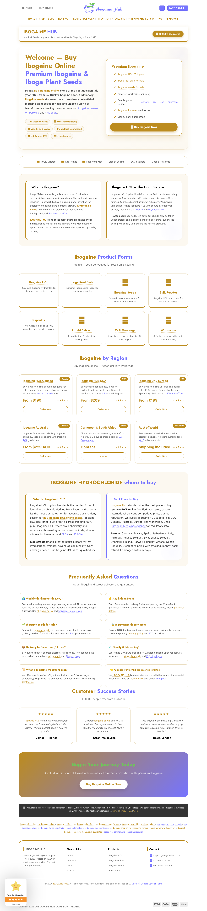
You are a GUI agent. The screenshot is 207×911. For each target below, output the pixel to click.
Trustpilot (161, 678)
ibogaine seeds (34, 99)
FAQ (69, 865)
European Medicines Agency (128, 526)
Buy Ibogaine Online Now (103, 784)
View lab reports (132, 656)
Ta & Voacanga (125, 330)
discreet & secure (161, 860)
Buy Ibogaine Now (145, 127)
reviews (63, 18)
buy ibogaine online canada (169, 824)
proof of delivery (83, 18)
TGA (25, 440)
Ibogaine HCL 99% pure (131, 74)
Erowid (139, 209)
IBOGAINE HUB (38, 219)
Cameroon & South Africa (98, 427)
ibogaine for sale (27, 824)
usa (162, 102)
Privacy (122, 811)
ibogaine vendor (140, 828)
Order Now (46, 409)
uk (154, 102)
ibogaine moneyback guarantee (88, 832)
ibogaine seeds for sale (109, 824)
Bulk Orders (114, 870)
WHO (141, 440)
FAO (72, 633)
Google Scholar (148, 883)
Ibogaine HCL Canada (38, 380)
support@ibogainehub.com (166, 855)
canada (145, 102)
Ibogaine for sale (127, 111)
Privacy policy (136, 633)
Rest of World (148, 427)
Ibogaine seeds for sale (131, 88)
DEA (104, 393)
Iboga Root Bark (82, 282)
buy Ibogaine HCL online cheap (62, 517)
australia (173, 102)
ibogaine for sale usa (75, 828)
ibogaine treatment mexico (99, 828)
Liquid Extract (82, 330)
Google (135, 883)
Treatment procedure (111, 18)
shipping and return (141, 18)
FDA (130, 811)
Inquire (103, 456)
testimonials (137, 678)
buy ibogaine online (45, 824)
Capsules (38, 320)
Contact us (27, 682)
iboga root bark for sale (114, 832)
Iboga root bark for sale (131, 81)
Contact (71, 870)
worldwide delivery (162, 865)
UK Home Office (174, 393)
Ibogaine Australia (35, 427)
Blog (51, 18)
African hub (54, 656)
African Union (73, 656)
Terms (115, 811)
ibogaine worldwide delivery (162, 828)
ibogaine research (135, 832)
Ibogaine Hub (119, 505)
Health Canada (45, 393)
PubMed (53, 213)
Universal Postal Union (70, 611)
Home (31, 18)
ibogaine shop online (122, 828)
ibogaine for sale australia (52, 828)
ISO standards (154, 656)
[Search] (162, 8)
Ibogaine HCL (38, 282)
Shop (41, 18)
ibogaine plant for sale (87, 824)
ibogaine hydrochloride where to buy (138, 824)
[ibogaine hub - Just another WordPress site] (103, 8)
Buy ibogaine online (46, 90)
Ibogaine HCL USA (93, 380)
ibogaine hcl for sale (66, 824)
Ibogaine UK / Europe (153, 380)
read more (172, 18)
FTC (151, 633)
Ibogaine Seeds (125, 292)
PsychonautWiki (156, 209)
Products (71, 860)
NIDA (64, 213)
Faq (160, 18)
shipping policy (45, 611)
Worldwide (168, 330)
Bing (160, 883)
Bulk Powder (168, 292)
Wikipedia (51, 112)
